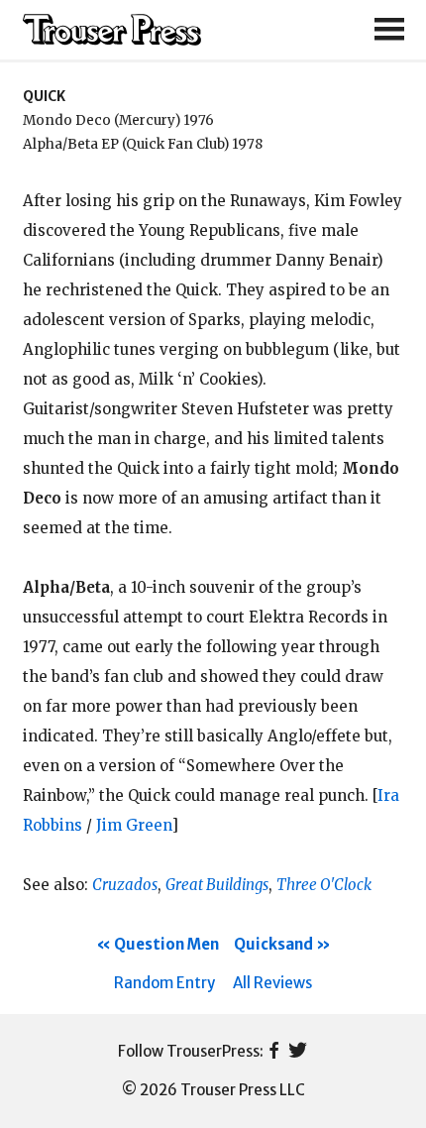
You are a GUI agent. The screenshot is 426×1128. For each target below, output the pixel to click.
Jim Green (133, 825)
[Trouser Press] (112, 30)
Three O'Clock (324, 884)
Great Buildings (216, 884)
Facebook (274, 1052)
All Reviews (272, 982)
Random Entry (164, 982)
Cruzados (125, 884)
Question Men (166, 944)
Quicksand (273, 944)
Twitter (297, 1052)
